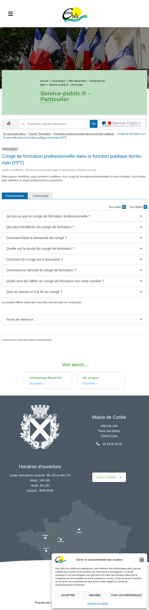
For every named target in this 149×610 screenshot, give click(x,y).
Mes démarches (77, 80)
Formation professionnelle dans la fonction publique (84, 133)
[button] (142, 560)
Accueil (44, 80)
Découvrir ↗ (37, 383)
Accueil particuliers (14, 133)
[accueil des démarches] (9, 123)
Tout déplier (136, 206)
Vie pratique (58, 80)
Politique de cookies (97, 603)
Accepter (68, 595)
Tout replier (115, 206)
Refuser (94, 595)
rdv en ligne (90, 377)
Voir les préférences (126, 595)
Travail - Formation (40, 133)
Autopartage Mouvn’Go (46, 377)
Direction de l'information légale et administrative (28, 340)
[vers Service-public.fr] (121, 124)
